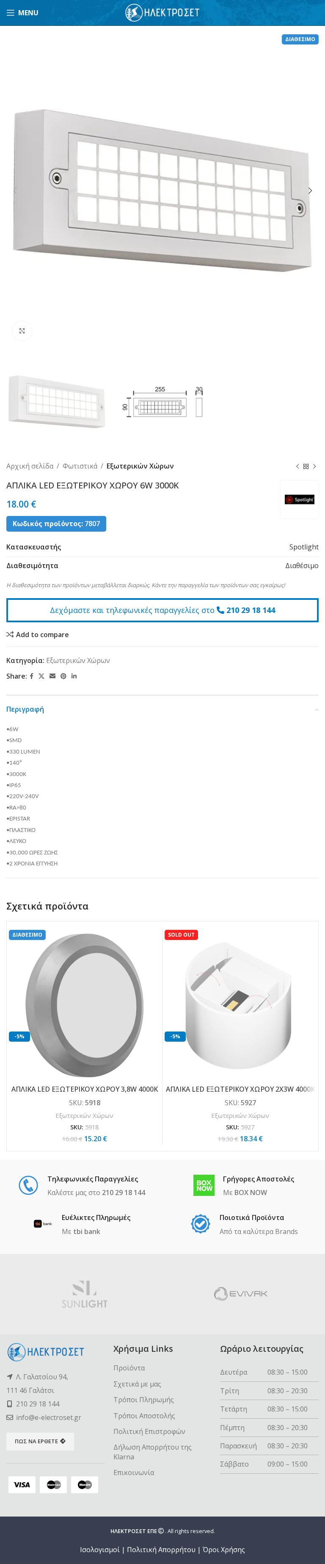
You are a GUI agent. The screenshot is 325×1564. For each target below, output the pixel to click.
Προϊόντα (129, 1368)
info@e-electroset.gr (48, 1417)
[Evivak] (240, 1294)
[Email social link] (52, 676)
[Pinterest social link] (63, 676)
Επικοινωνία (133, 1472)
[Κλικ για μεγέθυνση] (22, 331)
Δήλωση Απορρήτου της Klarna (152, 1451)
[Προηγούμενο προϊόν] (297, 466)
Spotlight (304, 547)
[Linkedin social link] (74, 676)
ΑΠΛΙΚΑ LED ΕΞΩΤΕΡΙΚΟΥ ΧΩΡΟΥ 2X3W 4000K (240, 1089)
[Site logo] (163, 12)
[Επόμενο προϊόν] (314, 466)
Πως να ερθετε (36, 1441)
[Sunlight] (84, 1294)
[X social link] (41, 676)
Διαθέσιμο (302, 565)
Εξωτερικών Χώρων (140, 466)
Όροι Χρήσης (224, 1549)
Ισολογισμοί (100, 1549)
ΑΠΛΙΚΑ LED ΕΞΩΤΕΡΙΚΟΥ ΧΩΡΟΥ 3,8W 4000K (84, 1089)
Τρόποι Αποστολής (144, 1415)
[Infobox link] (81, 1186)
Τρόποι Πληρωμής (143, 1399)
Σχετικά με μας (137, 1384)
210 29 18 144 (250, 610)
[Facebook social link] (31, 676)
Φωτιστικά (80, 466)
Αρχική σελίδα (29, 466)
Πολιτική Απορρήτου (161, 1549)
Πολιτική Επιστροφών (149, 1431)
